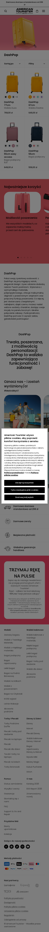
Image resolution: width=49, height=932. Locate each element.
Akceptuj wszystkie (24, 483)
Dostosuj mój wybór (24, 497)
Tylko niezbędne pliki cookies (24, 490)
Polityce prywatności (14, 473)
